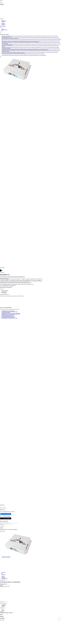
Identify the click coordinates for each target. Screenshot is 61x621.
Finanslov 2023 (36, 39)
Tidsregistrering (36, 55)
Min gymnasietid (48, 45)
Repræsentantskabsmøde (5, 49)
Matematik (40, 45)
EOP (14, 39)
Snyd (37, 50)
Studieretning (7, 51)
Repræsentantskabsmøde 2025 (30, 49)
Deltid (17, 37)
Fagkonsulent (23, 39)
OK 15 (43, 47)
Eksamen (57, 37)
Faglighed (27, 39)
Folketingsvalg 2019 (10, 40)
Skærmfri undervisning (29, 50)
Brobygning (3, 37)
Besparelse (7, 36)
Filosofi (33, 39)
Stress (59, 50)
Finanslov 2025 (45, 39)
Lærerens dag (6, 44)
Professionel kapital (34, 48)
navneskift (14, 47)
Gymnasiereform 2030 (16, 42)
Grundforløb (24, 41)
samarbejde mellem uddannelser (43, 49)
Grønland (20, 41)
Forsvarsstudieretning (39, 40)
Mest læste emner (2, 34)
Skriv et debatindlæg (3, 26)
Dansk (15, 37)
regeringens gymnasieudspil (53, 48)
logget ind (5, 511)
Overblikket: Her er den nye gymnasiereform (9, 285)
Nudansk (21, 47)
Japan (2, 43)
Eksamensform (4, 38)
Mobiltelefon (53, 45)
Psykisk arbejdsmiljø (40, 48)
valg (12, 53)
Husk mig (2, 526)
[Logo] (19, 17)
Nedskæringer (18, 47)
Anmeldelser (3, 23)
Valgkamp (15, 53)
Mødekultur (56, 45)
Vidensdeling (21, 53)
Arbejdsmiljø (3, 604)
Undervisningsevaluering (21, 52)
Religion (58, 48)
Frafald (43, 40)
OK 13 (41, 47)
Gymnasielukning (4, 42)
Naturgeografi (6, 47)
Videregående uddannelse (27, 53)
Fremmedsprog (46, 40)
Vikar (32, 53)
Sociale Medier (43, 50)
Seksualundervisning (5, 50)
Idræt (34, 42)
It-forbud (58, 42)
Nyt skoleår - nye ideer (28, 47)
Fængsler (20, 39)
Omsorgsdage (53, 47)
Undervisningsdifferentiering (13, 52)
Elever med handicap (16, 38)
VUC (39, 53)
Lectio (14, 45)
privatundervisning (28, 48)
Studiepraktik (4, 51)
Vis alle (1, 612)
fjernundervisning (50, 39)
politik (12, 48)
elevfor (3, 39)
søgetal (51, 50)
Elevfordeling (6, 39)
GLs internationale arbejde (15, 41)
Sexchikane (21, 50)
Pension (10, 48)
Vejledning (18, 53)
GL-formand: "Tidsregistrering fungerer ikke (8, 317)
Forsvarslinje (33, 40)
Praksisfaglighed (20, 48)
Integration (46, 42)
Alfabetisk (7, 34)
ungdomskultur (4, 53)
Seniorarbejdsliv (13, 50)
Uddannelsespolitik (43, 55)
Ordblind (57, 47)
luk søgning (1, 611)
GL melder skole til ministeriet (6, 312)
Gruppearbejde (28, 41)
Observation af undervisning (36, 47)
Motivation (3, 46)
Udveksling (3, 52)
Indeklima (36, 42)
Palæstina (7, 48)
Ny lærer (23, 47)
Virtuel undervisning (36, 53)
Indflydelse (39, 42)
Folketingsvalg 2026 (22, 40)
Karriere (3, 606)
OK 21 (45, 47)
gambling (58, 40)
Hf (20, 42)
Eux (18, 39)
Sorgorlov (55, 50)
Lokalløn (35, 45)
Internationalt (50, 42)
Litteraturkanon (28, 45)
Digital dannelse (31, 37)
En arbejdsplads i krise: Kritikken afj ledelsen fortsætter (10, 311)
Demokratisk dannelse (21, 37)
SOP (53, 50)
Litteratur (24, 45)
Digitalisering (49, 37)
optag (55, 47)
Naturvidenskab (10, 47)
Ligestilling (21, 45)
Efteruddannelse (53, 37)
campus (6, 37)
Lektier (18, 45)
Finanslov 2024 (40, 39)
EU (16, 39)
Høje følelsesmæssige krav (28, 42)
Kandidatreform (6, 43)
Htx (33, 42)
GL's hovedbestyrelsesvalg (7, 41)
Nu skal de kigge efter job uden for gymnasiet (8, 314)
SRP (57, 50)
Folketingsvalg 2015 (5, 40)
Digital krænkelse (44, 37)
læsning (12, 45)
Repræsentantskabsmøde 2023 (13, 49)
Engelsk (12, 39)
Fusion (56, 40)
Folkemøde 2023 (55, 39)
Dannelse (11, 37)
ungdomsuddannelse (9, 53)
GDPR (3, 41)
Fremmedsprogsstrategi (51, 40)
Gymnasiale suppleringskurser (34, 41)
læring (11, 44)
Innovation (43, 42)
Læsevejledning (8, 45)
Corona (9, 37)
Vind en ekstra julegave (6, 556)
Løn (37, 45)
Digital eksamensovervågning (38, 37)
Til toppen (1, 4)
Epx (2, 30)
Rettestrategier (37, 49)
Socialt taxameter (47, 50)
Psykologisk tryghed (46, 48)
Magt (38, 45)
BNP (10, 36)
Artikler (3, 576)
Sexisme (25, 50)
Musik (3, 47)
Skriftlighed (34, 50)
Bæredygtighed (4, 36)
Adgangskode (2, 524)
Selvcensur (9, 50)
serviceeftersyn (18, 50)
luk (0, 56)
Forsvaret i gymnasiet (29, 40)
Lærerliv (9, 44)
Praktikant (24, 48)
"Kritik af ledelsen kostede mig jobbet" (7, 315)
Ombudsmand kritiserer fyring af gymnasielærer (8, 316)
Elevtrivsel (9, 39)
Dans (13, 37)
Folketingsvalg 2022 (16, 40)
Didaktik (27, 37)
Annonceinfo (3, 20)
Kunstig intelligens (4, 29)
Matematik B (44, 45)
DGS (25, 37)
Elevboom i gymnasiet (9, 38)
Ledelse (16, 45)
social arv (39, 50)
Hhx (21, 42)
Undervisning (7, 52)
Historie (23, 42)
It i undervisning (55, 42)
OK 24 (47, 47)
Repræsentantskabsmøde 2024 (22, 49)
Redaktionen (3, 21)
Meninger (3, 24)
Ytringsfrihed (42, 53)
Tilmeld (1, 585)
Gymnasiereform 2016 (10, 42)
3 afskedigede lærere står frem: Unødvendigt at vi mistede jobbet (11, 313)
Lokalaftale (31, 45)
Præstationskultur (15, 48)
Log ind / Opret (2, 529)
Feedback (30, 39)
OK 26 (49, 47)
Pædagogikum (4, 48)
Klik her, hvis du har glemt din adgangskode (11, 529)
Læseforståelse (4, 45)
